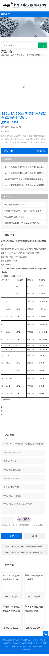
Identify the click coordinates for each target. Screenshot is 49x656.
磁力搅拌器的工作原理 (14, 217)
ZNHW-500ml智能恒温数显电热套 (35, 628)
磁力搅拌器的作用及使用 (15, 204)
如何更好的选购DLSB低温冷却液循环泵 (22, 223)
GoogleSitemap (18, 643)
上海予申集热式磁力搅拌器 (35, 596)
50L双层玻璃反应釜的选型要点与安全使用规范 (25, 185)
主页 (13, 55)
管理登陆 (27, 643)
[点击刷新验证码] (23, 519)
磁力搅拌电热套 (33, 55)
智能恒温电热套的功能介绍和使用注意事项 (23, 211)
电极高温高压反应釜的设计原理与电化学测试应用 (25, 179)
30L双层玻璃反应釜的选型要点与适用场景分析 (25, 173)
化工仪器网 (43, 643)
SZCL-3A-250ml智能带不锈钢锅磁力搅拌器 (30, 546)
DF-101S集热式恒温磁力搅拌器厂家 (13, 596)
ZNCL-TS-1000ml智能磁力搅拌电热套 (13, 628)
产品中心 (20, 55)
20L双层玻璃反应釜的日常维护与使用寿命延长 (25, 167)
